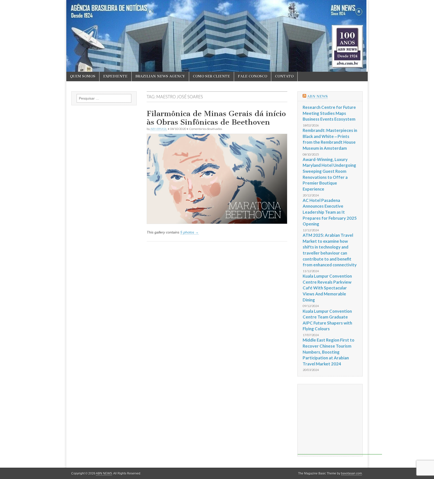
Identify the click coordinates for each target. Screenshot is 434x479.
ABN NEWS (317, 96)
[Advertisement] (340, 419)
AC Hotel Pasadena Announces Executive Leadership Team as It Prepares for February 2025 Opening (330, 212)
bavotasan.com (351, 473)
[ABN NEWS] (217, 36)
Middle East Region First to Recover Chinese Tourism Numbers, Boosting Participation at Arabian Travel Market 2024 (328, 351)
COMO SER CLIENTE (211, 76)
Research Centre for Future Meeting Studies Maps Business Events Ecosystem (329, 113)
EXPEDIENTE (115, 76)
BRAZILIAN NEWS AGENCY (160, 76)
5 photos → (189, 232)
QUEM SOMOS (82, 76)
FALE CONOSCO (252, 76)
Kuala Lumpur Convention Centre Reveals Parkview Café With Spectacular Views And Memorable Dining (327, 287)
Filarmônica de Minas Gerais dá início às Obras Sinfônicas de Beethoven (216, 118)
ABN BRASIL (158, 129)
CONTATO (284, 76)
